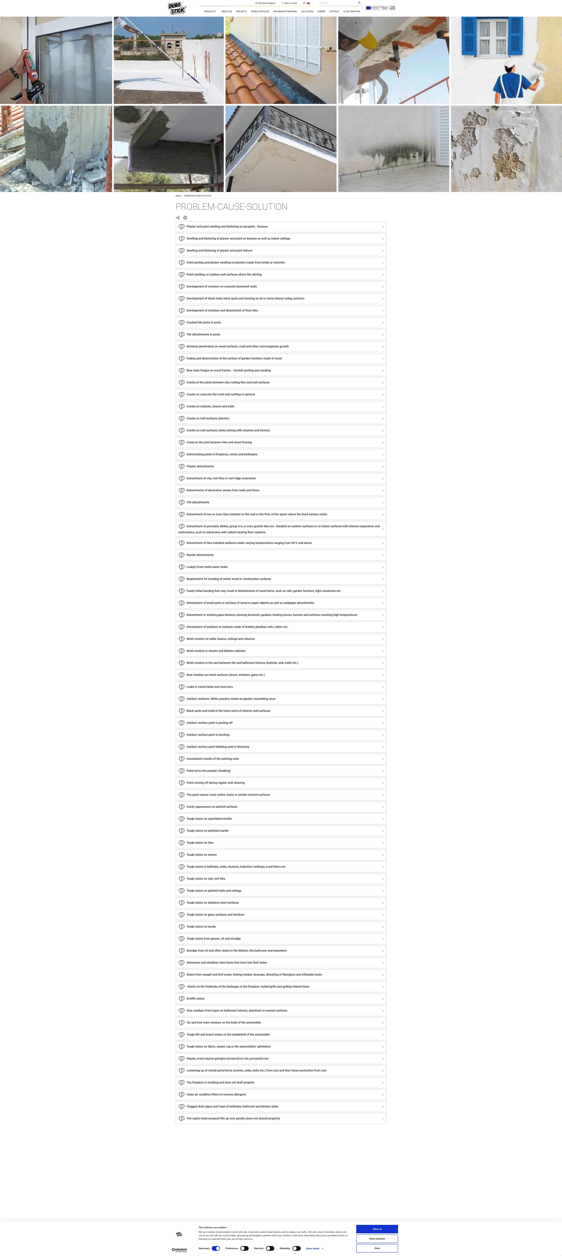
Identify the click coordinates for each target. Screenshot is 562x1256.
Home (178, 196)
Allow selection (377, 1238)
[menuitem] (209, 11)
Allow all (377, 1229)
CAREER (321, 11)
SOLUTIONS (307, 11)
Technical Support (266, 3)
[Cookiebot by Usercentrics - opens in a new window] (179, 1250)
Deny (377, 1248)
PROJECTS (241, 11)
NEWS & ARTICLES (260, 11)
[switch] (244, 1248)
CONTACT (334, 11)
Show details (312, 1248)
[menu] (281, 11)
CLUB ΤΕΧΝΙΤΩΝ (351, 11)
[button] (281, 227)
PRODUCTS (209, 11)
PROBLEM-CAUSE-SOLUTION (197, 196)
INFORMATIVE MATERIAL (285, 11)
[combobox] (337, 2)
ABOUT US (227, 11)
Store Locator (290, 3)
